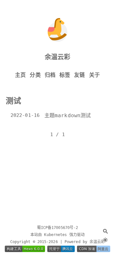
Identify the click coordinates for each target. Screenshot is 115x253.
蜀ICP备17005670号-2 (57, 227)
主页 (20, 75)
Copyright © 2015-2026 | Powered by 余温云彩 (57, 242)
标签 (64, 75)
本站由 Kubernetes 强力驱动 (57, 235)
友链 (79, 75)
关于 (94, 75)
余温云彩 (57, 57)
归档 (50, 75)
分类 (35, 75)
